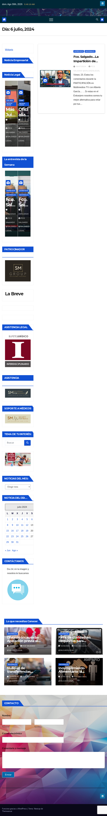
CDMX (9, 100)
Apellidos (38, 727)
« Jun (7, 550)
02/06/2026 (65, 646)
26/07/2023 (24, 124)
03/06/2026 (14, 646)
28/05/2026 (14, 676)
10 (17, 525)
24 (17, 536)
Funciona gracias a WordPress (14, 809)
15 (7, 531)
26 (27, 536)
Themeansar (7, 811)
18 (22, 531)
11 (22, 525)
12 (27, 525)
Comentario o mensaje (14, 748)
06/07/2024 (24, 214)
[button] (97, 19)
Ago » (15, 550)
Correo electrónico (12, 733)
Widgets (9, 49)
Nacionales (24, 100)
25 (22, 536)
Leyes (21, 96)
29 (7, 542)
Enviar (8, 775)
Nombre (5, 727)
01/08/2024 (11, 214)
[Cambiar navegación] (51, 19)
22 (7, 536)
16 (12, 531)
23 (12, 536)
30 (12, 542)
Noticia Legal (9, 104)
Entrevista (23, 92)
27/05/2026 (65, 676)
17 (17, 531)
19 (27, 531)
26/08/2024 (11, 124)
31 (17, 542)
